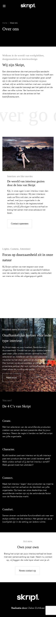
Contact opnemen (19, 223)
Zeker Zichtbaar (28, 608)
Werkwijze (11, 377)
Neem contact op (27, 570)
